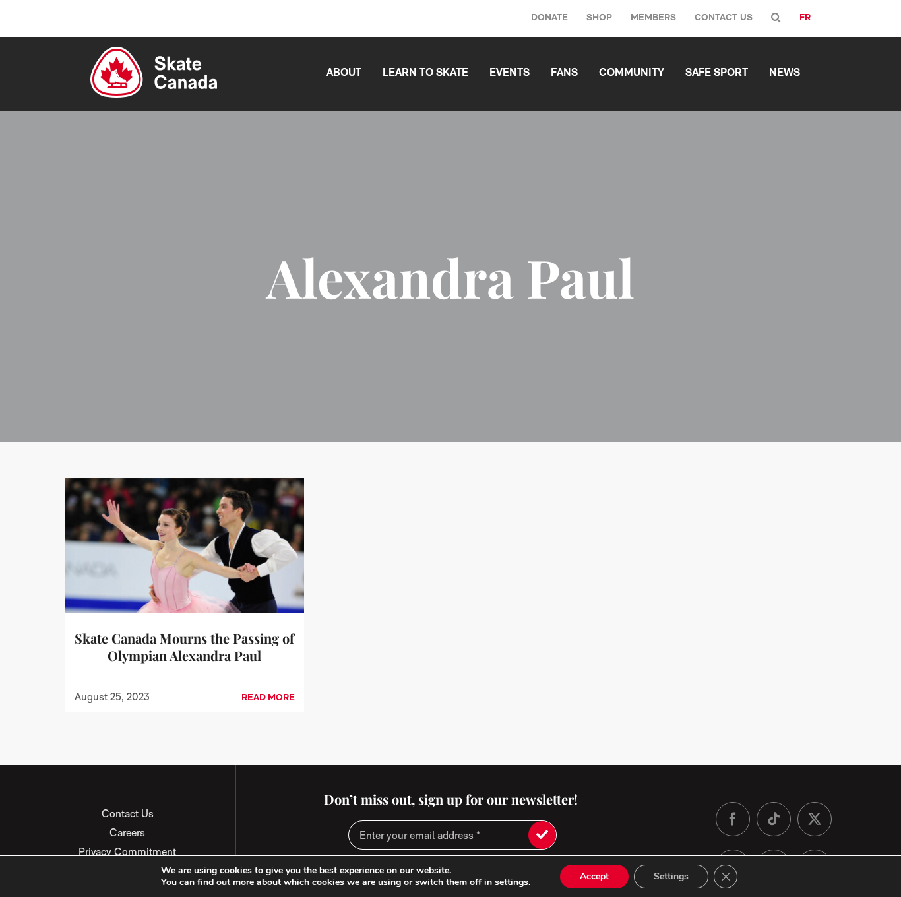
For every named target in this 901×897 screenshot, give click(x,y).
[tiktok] (774, 819)
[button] (776, 18)
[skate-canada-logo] (154, 52)
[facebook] (733, 819)
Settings (671, 876)
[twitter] (814, 819)
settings (511, 882)
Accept (594, 876)
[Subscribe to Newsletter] (542, 835)
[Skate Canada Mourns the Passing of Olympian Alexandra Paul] (184, 487)
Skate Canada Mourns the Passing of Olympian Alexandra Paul (184, 646)
